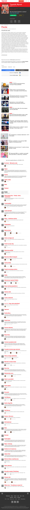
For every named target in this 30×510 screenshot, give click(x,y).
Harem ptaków (7, 385)
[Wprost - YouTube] (18, 502)
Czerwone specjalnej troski (10, 342)
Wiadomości (8, 495)
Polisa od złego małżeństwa (10, 355)
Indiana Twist (7, 454)
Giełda (5, 275)
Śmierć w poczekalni (9, 379)
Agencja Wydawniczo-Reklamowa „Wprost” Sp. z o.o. (13, 506)
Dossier (6, 174)
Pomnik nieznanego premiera (10, 269)
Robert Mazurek (7, 207)
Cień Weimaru (7, 397)
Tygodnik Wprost (16, 4)
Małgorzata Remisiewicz (8, 358)
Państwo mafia (7, 291)
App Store (19, 62)
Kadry (5, 184)
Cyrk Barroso (7, 410)
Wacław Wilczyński (8, 306)
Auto (21, 495)
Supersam (6, 309)
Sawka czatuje (7, 179)
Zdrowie (15, 495)
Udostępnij (9, 70)
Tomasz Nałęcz (7, 221)
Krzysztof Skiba (7, 468)
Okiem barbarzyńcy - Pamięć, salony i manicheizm (12, 196)
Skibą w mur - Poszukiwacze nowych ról (13, 485)
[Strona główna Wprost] (4, 1)
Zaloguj (20, 15)
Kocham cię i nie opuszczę (10, 449)
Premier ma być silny (9, 243)
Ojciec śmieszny (8, 465)
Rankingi (18, 497)
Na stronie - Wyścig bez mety (10, 163)
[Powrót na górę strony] (28, 493)
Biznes (12, 495)
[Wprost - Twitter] (15, 502)
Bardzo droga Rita (8, 403)
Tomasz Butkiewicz (8, 462)
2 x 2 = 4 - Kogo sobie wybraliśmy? (12, 303)
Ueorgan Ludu (7, 477)
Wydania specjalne (21, 8)
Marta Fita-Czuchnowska (8, 407)
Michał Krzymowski (14, 259)
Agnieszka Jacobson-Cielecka (9, 324)
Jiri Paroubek (7, 300)
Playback (6, 188)
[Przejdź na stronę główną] (0, 1)
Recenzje (6, 435)
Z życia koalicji (7, 203)
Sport (18, 495)
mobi (19, 22)
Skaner (5, 169)
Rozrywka (11, 497)
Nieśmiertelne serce (8, 373)
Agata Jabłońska (8, 266)
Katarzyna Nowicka (8, 331)
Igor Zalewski (7, 215)
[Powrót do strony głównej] (2, 493)
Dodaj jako (14, 75)
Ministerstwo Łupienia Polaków (11, 280)
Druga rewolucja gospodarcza (10, 286)
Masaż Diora (7, 334)
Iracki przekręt (7, 262)
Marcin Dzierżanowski (8, 240)
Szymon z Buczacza (8, 416)
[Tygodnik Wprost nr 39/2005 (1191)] (5, 9)
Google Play (23, 62)
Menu (5, 427)
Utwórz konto (13, 15)
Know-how (6, 368)
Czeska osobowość (8, 297)
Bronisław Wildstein (8, 200)
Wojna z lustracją (8, 443)
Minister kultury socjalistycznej (11, 459)
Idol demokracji (7, 422)
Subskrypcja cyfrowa (13, 9)
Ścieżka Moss (7, 313)
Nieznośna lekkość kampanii (10, 257)
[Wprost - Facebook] (12, 502)
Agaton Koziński (7, 317)
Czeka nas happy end (9, 238)
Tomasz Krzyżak (13, 266)
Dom (23, 495)
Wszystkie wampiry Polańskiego (11, 471)
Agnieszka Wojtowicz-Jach (9, 346)
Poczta (5, 192)
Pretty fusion (7, 320)
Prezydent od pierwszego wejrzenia (12, 349)
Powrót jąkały (7, 438)
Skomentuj (22, 70)
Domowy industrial (8, 327)
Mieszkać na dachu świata (10, 361)
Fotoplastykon (7, 224)
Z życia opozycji (8, 210)
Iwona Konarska (7, 382)
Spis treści (11, 8)
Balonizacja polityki (8, 250)
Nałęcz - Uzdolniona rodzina (10, 218)
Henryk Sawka (7, 181)
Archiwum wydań (16, 8)
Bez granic (6, 392)
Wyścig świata (7, 230)
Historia (15, 497)
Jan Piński (7, 294)
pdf (11, 22)
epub (15, 22)
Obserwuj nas (14, 72)
